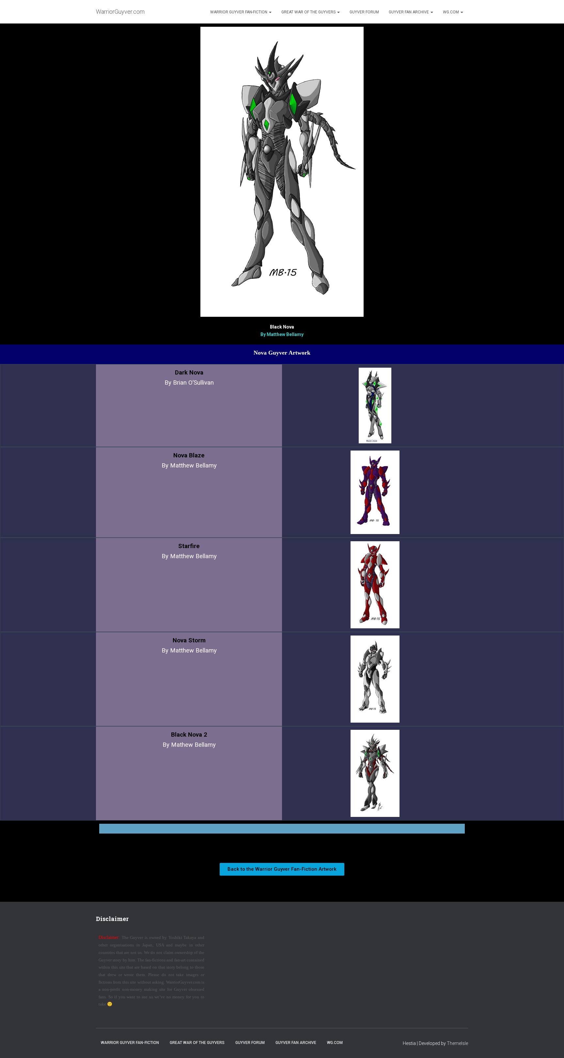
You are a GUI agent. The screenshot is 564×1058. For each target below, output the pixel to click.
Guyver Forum (364, 12)
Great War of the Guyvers (309, 12)
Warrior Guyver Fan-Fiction (239, 12)
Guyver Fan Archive (409, 12)
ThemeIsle (457, 1043)
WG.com (451, 12)
